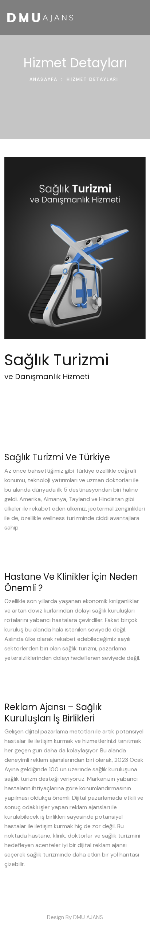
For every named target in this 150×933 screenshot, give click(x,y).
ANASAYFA (43, 79)
